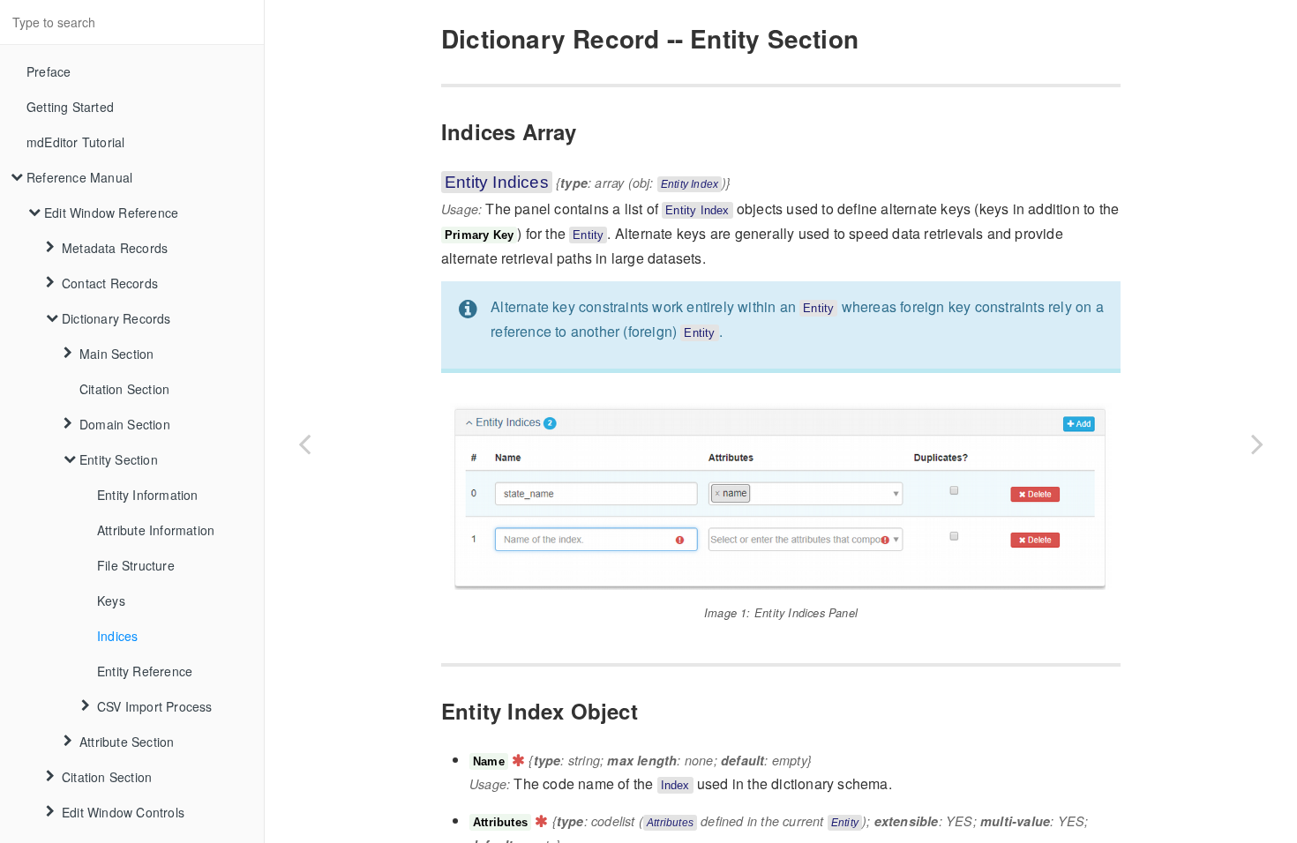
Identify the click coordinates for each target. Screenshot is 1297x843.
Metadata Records (115, 248)
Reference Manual (79, 177)
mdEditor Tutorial (75, 142)
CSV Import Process (155, 706)
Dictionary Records (116, 318)
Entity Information (148, 495)
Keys (111, 600)
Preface (48, 71)
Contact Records (110, 283)
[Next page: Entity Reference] (1257, 443)
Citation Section (124, 389)
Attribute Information (155, 530)
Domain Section (124, 424)
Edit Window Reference (111, 212)
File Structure (136, 565)
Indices (117, 636)
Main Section (116, 353)
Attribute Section (126, 741)
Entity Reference (144, 671)
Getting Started (70, 107)
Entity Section (118, 459)
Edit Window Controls (123, 812)
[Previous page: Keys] (304, 443)
